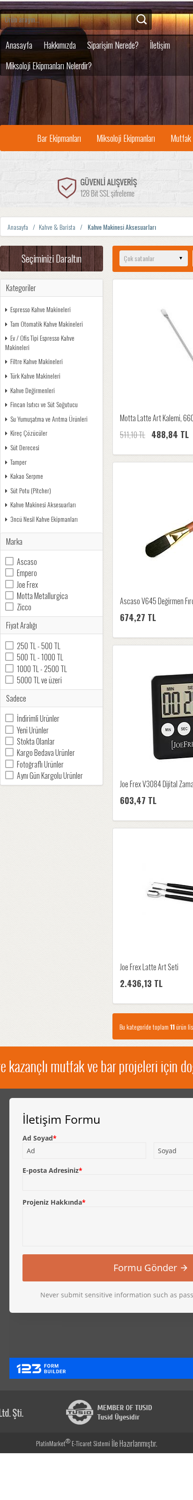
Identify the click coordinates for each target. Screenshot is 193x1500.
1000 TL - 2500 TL (42, 668)
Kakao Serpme (26, 476)
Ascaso (27, 561)
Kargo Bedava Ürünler (46, 752)
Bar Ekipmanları (59, 138)
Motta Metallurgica (42, 595)
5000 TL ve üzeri (39, 680)
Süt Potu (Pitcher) (30, 490)
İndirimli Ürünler (38, 718)
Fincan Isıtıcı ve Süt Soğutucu (44, 404)
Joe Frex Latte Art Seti (149, 967)
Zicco (24, 607)
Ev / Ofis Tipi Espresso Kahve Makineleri (39, 342)
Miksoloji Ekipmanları (125, 138)
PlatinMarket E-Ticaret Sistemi (73, 1443)
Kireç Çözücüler (28, 433)
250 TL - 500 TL (38, 646)
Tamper (18, 462)
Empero (27, 573)
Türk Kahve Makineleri (35, 375)
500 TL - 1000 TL (40, 657)
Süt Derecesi (24, 447)
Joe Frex (27, 584)
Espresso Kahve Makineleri (40, 309)
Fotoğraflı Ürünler (40, 764)
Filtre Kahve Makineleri (36, 361)
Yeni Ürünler (33, 730)
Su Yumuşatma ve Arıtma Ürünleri (49, 419)
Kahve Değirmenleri (32, 390)
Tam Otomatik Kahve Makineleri (46, 324)
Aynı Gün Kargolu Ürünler (50, 775)
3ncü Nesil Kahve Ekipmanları (44, 519)
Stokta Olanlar (36, 741)
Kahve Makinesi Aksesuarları (43, 504)
